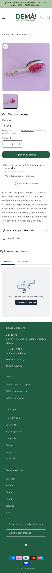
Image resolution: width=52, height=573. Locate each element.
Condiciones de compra (18, 384)
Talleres (10, 505)
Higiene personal (14, 431)
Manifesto (11, 485)
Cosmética (11, 424)
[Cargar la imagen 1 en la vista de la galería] (10, 101)
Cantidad (6, 138)
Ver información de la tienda (20, 175)
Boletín (9, 499)
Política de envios (15, 398)
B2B (8, 512)
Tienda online (16, 34)
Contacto (10, 478)
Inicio (5, 34)
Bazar (28, 34)
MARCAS (11, 458)
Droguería (11, 438)
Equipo (9, 492)
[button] (3, 17)
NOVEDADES (13, 418)
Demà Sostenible (29, 568)
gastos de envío (27, 130)
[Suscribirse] (42, 533)
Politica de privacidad (17, 391)
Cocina (9, 445)
